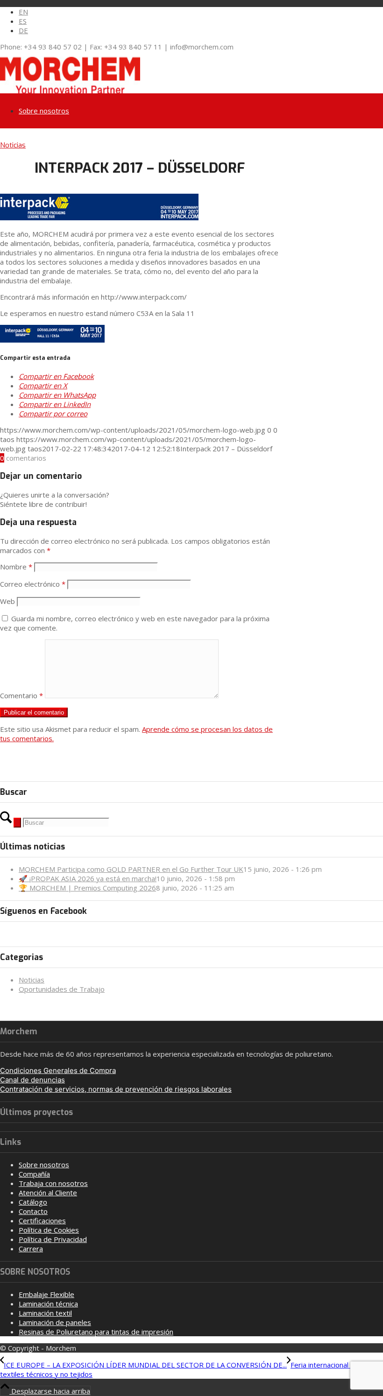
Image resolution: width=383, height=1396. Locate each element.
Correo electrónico (32, 584)
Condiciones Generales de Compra (58, 1070)
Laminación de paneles (55, 1322)
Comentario (21, 695)
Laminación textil (45, 1313)
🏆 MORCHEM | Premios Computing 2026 (87, 887)
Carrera (31, 1248)
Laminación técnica (48, 1303)
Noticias (13, 145)
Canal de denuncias (32, 1079)
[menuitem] (201, 11)
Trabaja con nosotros (53, 1183)
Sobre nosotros (44, 1164)
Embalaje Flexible (46, 1294)
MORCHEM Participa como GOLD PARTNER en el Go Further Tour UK (131, 869)
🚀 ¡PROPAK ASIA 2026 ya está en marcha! (87, 878)
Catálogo (33, 1202)
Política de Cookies (49, 1230)
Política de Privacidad (53, 1239)
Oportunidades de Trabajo (62, 989)
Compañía (34, 1174)
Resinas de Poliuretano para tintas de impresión (96, 1331)
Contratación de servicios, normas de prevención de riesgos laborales (116, 1089)
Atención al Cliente (48, 1192)
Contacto (33, 1211)
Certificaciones (42, 1220)
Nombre (16, 566)
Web (7, 601)
